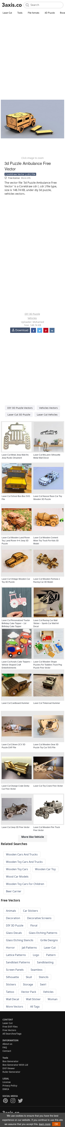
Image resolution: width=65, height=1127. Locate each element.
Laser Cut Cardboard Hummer (15, 703)
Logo (36, 955)
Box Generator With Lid (15, 1064)
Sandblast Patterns (18, 962)
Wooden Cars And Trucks (22, 854)
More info (26, 177)
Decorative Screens (39, 918)
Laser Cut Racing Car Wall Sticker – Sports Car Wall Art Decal (46, 623)
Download (21, 330)
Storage (28, 984)
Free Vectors (9, 1030)
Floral (33, 925)
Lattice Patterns (16, 955)
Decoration (13, 918)
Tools (19, 12)
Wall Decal (12, 999)
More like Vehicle (32, 837)
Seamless (36, 970)
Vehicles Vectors (48, 407)
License (6, 1082)
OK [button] (56, 1124)
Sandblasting (45, 962)
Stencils (43, 977)
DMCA (5, 1089)
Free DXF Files (10, 1026)
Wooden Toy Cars (17, 869)
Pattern (51, 955)
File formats (33, 12)
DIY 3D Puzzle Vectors (19, 407)
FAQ (4, 1047)
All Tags (35, 1006)
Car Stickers (30, 911)
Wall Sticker (33, 999)
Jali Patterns (29, 947)
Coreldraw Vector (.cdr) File (20, 174)
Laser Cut (7, 12)
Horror (10, 947)
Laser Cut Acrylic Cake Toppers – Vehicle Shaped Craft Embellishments (17, 665)
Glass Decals (14, 933)
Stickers (11, 984)
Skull (29, 977)
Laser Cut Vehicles (47, 414)
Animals (11, 911)
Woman (53, 999)
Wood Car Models (17, 876)
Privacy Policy (9, 1085)
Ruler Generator (11, 1071)
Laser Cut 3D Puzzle (19, 414)
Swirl (43, 984)
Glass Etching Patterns (43, 933)
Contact (6, 1050)
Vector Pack (28, 992)
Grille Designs (49, 940)
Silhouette (12, 977)
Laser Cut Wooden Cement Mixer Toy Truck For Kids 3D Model (46, 540)
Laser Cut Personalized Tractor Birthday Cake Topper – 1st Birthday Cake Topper (16, 623)
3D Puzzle (50, 12)
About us (7, 1043)
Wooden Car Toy (45, 869)
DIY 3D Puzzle (32, 313)
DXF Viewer (8, 1068)
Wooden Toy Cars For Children (25, 884)
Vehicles (32, 318)
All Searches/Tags (11, 1033)
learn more (44, 1124)
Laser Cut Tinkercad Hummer (46, 703)
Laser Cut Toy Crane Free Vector (48, 786)
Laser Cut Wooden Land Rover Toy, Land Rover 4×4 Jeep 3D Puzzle (16, 540)
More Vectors (14, 1006)
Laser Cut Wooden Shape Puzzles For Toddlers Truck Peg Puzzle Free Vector (47, 665)
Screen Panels (15, 970)
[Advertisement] (32, 49)
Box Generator (10, 1061)
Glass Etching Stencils (19, 940)
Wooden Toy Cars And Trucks (24, 862)
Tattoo (10, 992)
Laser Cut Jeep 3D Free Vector (16, 827)
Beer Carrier (13, 891)
